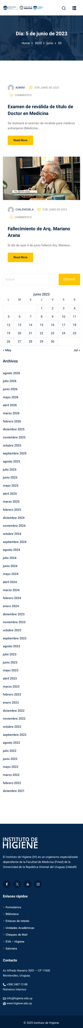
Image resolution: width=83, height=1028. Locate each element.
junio (50, 43)
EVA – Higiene (15, 941)
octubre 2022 (12, 726)
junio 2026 (10, 389)
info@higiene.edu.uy (19, 998)
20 (19, 333)
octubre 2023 (12, 630)
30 (52, 341)
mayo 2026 (10, 397)
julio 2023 (9, 654)
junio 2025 (10, 477)
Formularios (13, 907)
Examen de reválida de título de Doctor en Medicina (40, 110)
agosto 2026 (11, 373)
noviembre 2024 (14, 525)
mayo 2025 (10, 485)
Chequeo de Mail (16, 935)
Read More (20, 140)
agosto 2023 (11, 646)
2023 (38, 43)
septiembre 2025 (14, 453)
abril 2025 (10, 493)
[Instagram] (38, 884)
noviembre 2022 (14, 718)
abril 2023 (10, 678)
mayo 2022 (10, 767)
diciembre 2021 (14, 791)
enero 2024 (11, 606)
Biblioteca (12, 914)
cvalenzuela (24, 210)
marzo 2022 (11, 775)
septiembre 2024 (14, 542)
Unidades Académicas (20, 928)
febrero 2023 (12, 694)
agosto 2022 (11, 742)
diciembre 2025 (14, 429)
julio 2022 (9, 751)
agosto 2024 (11, 550)
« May (7, 350)
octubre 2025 (12, 445)
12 (8, 325)
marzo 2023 (11, 686)
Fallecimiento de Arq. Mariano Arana (39, 232)
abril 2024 (10, 582)
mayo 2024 (10, 574)
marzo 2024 (11, 590)
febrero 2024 (12, 598)
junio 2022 (10, 759)
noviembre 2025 (14, 437)
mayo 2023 (10, 670)
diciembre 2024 (14, 518)
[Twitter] (17, 884)
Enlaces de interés (17, 921)
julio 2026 (9, 381)
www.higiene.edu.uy (19, 1003)
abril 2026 (10, 405)
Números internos (14, 989)
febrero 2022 (12, 783)
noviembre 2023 (14, 622)
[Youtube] (27, 884)
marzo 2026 (11, 413)
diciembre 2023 (14, 614)
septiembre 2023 (14, 638)
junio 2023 (10, 662)
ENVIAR (69, 279)
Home (26, 43)
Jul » (77, 350)
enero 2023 (11, 702)
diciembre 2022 (14, 710)
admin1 (20, 88)
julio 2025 (9, 469)
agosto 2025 (11, 461)
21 (30, 333)
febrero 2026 (12, 421)
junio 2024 (10, 566)
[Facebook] (7, 884)
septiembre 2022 (14, 735)
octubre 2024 (12, 534)
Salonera (11, 948)
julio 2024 (9, 558)
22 (41, 333)
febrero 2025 (12, 509)
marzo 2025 (11, 501)
